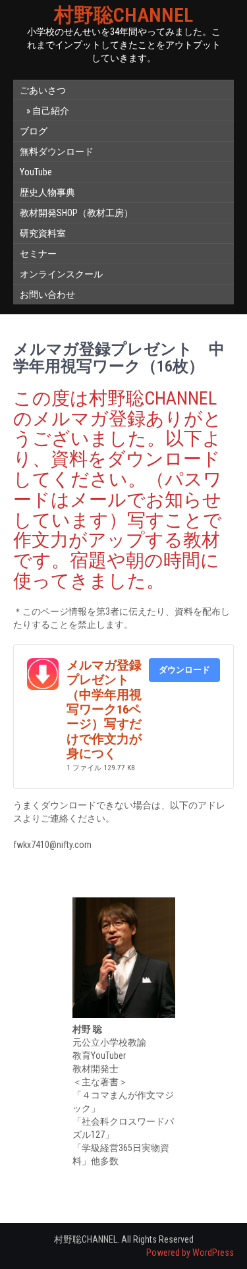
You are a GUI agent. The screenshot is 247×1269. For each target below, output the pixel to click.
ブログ (33, 131)
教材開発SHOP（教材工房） (76, 213)
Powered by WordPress (190, 1252)
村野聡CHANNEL (123, 14)
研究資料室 (43, 233)
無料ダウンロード (57, 151)
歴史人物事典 (47, 192)
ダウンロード (184, 670)
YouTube (36, 172)
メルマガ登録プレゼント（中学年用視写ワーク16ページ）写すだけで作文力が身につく (104, 709)
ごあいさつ (43, 90)
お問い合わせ (47, 294)
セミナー (38, 253)
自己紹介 (50, 110)
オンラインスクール (61, 274)
